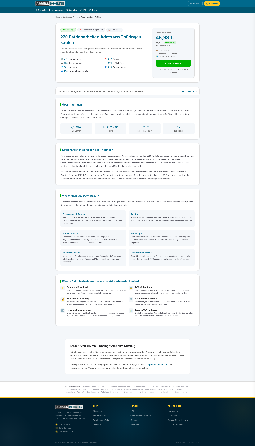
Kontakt (95, 10)
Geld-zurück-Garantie (140, 415)
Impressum (173, 411)
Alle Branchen (57, 10)
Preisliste (97, 425)
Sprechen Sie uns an (157, 364)
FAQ (84, 10)
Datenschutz (174, 415)
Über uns (134, 425)
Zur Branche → (189, 91)
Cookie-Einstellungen (178, 420)
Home (57, 17)
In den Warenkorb (173, 63)
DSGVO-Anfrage (175, 425)
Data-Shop (73, 10)
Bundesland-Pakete (71, 17)
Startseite (42, 10)
